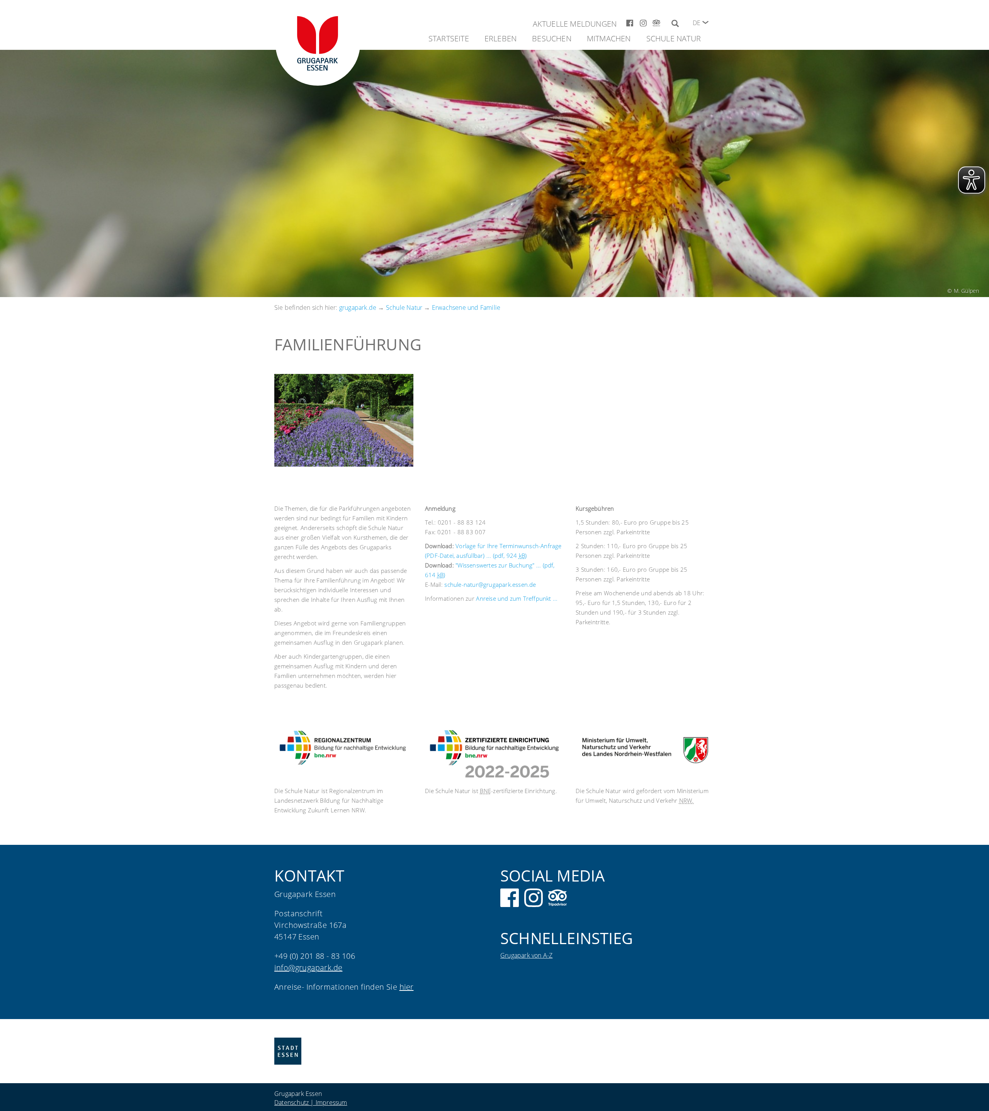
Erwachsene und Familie (466, 307)
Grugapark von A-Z (526, 955)
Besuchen (551, 38)
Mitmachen (609, 38)
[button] (705, 22)
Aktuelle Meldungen (575, 24)
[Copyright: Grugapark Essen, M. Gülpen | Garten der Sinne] (343, 420)
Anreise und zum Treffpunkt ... (516, 598)
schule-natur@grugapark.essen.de (490, 584)
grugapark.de (357, 307)
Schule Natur (673, 38)
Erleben (500, 38)
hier (406, 987)
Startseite (448, 38)
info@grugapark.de (308, 967)
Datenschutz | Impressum (310, 1102)
